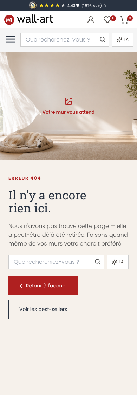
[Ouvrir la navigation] (11, 39)
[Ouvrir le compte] (90, 19)
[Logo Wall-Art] (28, 19)
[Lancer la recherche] (102, 40)
